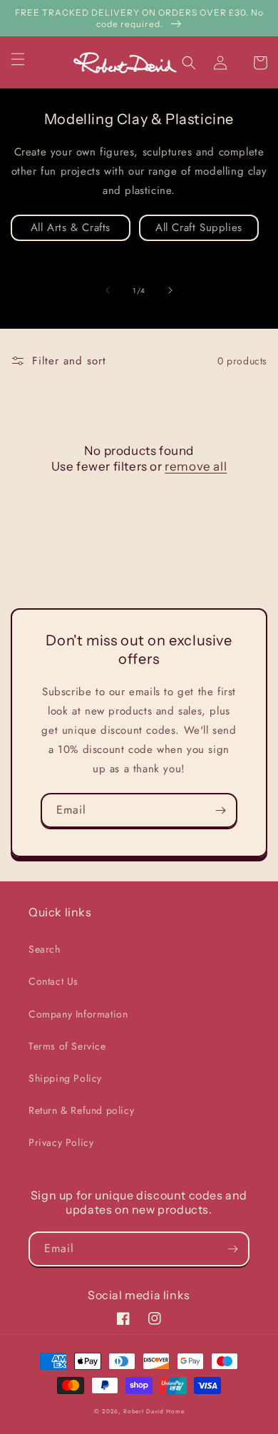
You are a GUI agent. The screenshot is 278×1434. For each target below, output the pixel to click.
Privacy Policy (61, 1142)
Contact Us (53, 981)
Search (45, 949)
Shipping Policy (65, 1078)
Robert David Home (153, 1411)
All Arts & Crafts (70, 227)
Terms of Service (67, 1046)
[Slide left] (107, 290)
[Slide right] (170, 290)
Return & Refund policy (81, 1110)
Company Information (78, 1014)
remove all (196, 466)
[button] (26, 59)
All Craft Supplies (198, 227)
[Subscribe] (220, 810)
